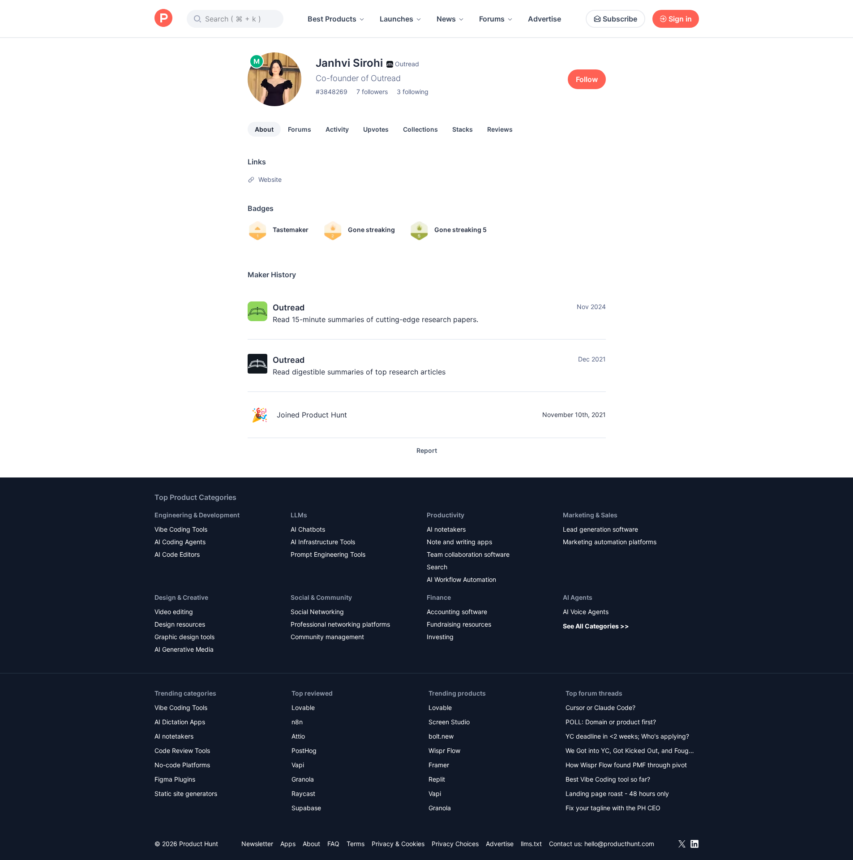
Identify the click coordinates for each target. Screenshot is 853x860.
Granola (302, 779)
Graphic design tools (184, 637)
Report (426, 450)
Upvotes (376, 129)
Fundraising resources (459, 624)
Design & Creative (181, 597)
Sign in (680, 18)
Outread (288, 307)
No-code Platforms (182, 765)
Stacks (462, 129)
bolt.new (441, 736)
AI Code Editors (177, 554)
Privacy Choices (455, 843)
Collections (420, 129)
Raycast (303, 793)
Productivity (445, 515)
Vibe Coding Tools (180, 529)
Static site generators (185, 793)
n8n (297, 722)
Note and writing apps (459, 542)
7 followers (372, 91)
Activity (337, 129)
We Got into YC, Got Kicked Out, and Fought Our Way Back (630, 751)
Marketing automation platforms (609, 542)
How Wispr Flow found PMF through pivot (626, 765)
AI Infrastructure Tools (323, 542)
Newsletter (257, 843)
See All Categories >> (596, 626)
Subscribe (620, 18)
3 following (413, 91)
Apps (288, 843)
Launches (396, 18)
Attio (298, 736)
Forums (492, 18)
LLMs (299, 515)
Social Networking (317, 611)
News (446, 18)
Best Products (332, 18)
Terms (355, 843)
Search (437, 567)
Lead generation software (600, 529)
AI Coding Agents (180, 542)
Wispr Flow (444, 750)
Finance (439, 597)
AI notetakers (446, 529)
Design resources (179, 624)
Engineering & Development (197, 515)
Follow (587, 79)
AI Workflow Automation (461, 579)
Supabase (306, 808)
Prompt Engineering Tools (328, 554)
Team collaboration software (468, 554)
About (264, 129)
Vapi (297, 765)
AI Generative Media (184, 649)
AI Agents (577, 597)
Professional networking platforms (340, 624)
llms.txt (531, 843)
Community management (327, 637)
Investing (440, 637)
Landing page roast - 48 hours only (617, 793)
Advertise (544, 18)
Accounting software (457, 611)
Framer (439, 765)
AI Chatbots (308, 529)
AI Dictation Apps (179, 722)
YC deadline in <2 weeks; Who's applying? (627, 736)
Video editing (173, 611)
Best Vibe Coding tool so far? (608, 779)
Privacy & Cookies (398, 843)
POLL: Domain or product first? (611, 722)
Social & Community (321, 597)
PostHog (304, 750)
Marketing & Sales (590, 515)
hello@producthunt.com (619, 843)
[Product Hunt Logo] (163, 18)
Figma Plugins (174, 779)
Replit (437, 779)
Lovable (303, 707)
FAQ (333, 843)
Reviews (500, 129)
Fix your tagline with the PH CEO (613, 808)
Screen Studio (449, 722)
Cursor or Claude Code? (600, 707)
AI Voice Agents (586, 611)
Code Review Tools (182, 750)
